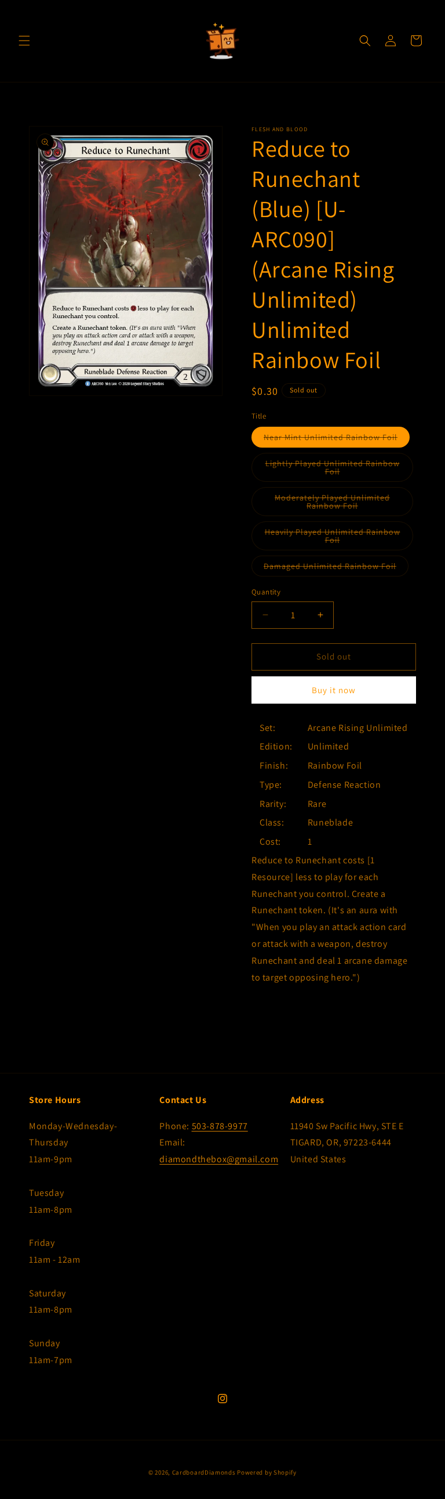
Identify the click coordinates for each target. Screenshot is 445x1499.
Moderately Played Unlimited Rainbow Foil (339, 504)
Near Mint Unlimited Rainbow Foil (337, 439)
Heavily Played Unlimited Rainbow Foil (332, 538)
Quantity (265, 592)
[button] (24, 40)
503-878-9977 (220, 1126)
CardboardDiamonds (204, 1472)
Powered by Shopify (267, 1472)
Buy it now (334, 690)
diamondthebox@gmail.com (218, 1159)
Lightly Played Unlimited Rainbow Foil (332, 470)
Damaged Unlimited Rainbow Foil (336, 568)
